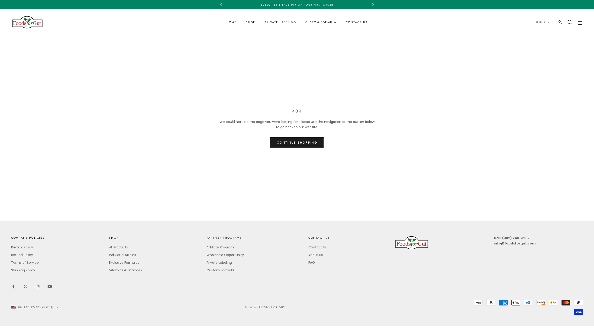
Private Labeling (280, 22)
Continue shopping (297, 142)
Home (231, 22)
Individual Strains (122, 255)
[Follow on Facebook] (13, 286)
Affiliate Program (220, 247)
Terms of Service (25, 262)
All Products (118, 247)
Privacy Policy (22, 247)
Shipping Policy (23, 270)
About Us (315, 255)
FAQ (311, 262)
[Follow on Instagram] (37, 286)
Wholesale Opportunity (225, 255)
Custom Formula (320, 22)
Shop (250, 22)
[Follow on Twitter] (25, 286)
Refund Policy (22, 255)
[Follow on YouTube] (49, 286)
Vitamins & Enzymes (125, 270)
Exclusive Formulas (124, 262)
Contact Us (357, 22)
